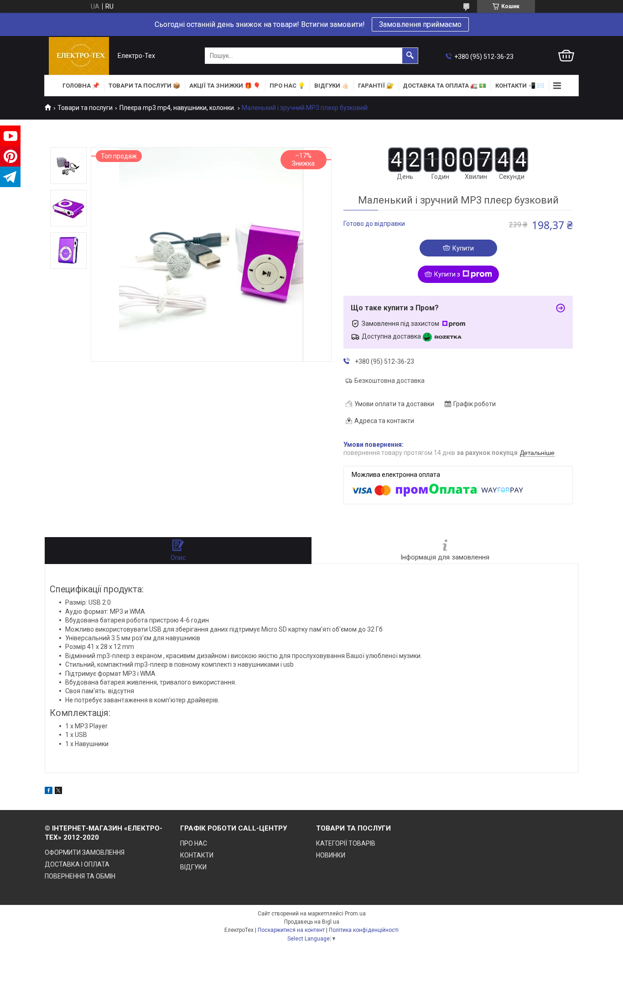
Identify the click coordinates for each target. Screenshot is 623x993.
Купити (463, 248)
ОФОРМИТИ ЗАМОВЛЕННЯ (85, 852)
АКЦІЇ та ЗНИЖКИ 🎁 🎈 (224, 85)
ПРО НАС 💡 (287, 85)
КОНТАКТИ (196, 855)
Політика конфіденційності (364, 930)
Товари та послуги (85, 107)
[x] (58, 791)
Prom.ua (355, 913)
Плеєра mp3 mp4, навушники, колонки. (177, 107)
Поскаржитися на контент (291, 930)
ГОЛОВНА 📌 (80, 85)
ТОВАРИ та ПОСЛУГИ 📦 (144, 85)
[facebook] (48, 791)
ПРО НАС (193, 843)
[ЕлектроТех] (79, 56)
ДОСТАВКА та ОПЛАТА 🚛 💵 (444, 85)
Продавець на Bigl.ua (311, 922)
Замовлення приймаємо (420, 24)
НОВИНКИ (330, 855)
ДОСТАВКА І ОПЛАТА (77, 864)
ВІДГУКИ (193, 867)
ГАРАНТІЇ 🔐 (376, 85)
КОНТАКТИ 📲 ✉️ (519, 85)
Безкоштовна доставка (389, 380)
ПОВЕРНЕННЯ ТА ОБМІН (80, 876)
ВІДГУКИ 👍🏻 (331, 85)
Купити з (447, 274)
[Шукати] (410, 55)
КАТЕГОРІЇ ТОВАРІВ (345, 843)
